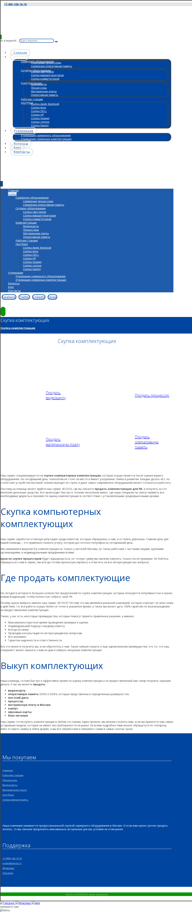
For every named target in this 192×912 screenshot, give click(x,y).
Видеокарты (9, 785)
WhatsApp (8, 868)
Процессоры (9, 780)
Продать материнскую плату (63, 442)
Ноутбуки (8, 794)
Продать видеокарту (56, 395)
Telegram (7, 873)
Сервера (7, 770)
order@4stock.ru (11, 863)
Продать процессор (152, 395)
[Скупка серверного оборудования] (14, 25)
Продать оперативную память (147, 442)
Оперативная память (15, 799)
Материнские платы (14, 790)
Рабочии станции (12, 775)
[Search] (56, 41)
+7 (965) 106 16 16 (12, 858)
